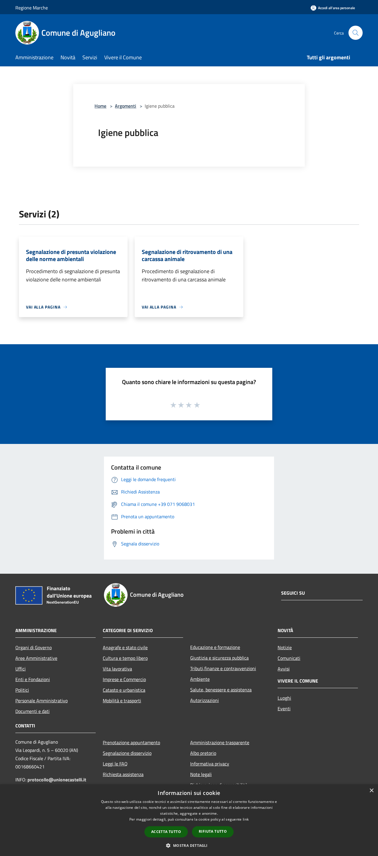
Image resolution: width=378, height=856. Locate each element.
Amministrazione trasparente (219, 742)
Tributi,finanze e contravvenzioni (223, 668)
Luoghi (284, 697)
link (246, 819)
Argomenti (125, 105)
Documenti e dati (32, 711)
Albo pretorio (203, 753)
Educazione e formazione (215, 647)
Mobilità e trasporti (122, 700)
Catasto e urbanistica (124, 689)
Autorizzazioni (204, 700)
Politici (22, 689)
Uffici (20, 668)
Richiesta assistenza (123, 774)
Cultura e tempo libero (125, 658)
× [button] (371, 790)
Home (100, 105)
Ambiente (200, 679)
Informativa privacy (209, 763)
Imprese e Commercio (124, 679)
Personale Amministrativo (41, 700)
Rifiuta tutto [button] (213, 831)
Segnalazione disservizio (127, 753)
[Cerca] (355, 33)
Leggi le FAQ (115, 763)
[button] (188, 845)
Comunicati (289, 658)
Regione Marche (31, 7)
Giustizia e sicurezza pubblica (219, 657)
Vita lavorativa (117, 668)
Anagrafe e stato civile (125, 647)
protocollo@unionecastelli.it (56, 779)
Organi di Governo (33, 647)
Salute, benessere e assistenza (221, 689)
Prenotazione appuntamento (131, 742)
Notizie (285, 647)
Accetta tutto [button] (166, 831)
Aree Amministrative (36, 658)
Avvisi (284, 668)
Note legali (201, 774)
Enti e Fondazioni (32, 679)
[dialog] (189, 820)
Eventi (284, 708)
